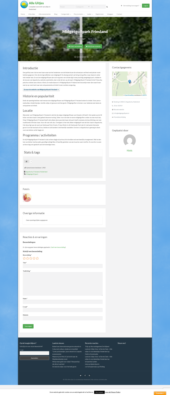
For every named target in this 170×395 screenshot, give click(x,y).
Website (25, 315)
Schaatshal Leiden (91, 362)
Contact (119, 14)
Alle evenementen (45, 14)
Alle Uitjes (36, 3)
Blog (55, 14)
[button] (129, 82)
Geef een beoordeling (58, 247)
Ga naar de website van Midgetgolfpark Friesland (40, 89)
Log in (146, 5)
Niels (129, 150)
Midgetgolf (81, 39)
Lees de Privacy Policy (112, 392)
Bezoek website (119, 109)
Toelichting (27, 271)
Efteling (102, 367)
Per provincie (78, 14)
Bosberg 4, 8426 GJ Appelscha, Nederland (127, 102)
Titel (25, 263)
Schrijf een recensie (93, 46)
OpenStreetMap (129, 95)
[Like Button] (26, 161)
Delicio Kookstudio (91, 354)
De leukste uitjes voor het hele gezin (64, 367)
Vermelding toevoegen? (131, 5)
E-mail (25, 307)
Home (23, 14)
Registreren (99, 14)
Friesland (36, 172)
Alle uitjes (31, 14)
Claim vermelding (76, 46)
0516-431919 (118, 106)
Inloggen (110, 14)
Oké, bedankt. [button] (99, 392)
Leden (89, 14)
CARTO (144, 95)
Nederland (43, 172)
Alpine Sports (94, 364)
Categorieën (65, 14)
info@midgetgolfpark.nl (121, 113)
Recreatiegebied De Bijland (100, 346)
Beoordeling (27, 255)
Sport (90, 39)
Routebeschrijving (120, 117)
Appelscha (29, 172)
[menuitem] (130, 6)
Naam (25, 298)
